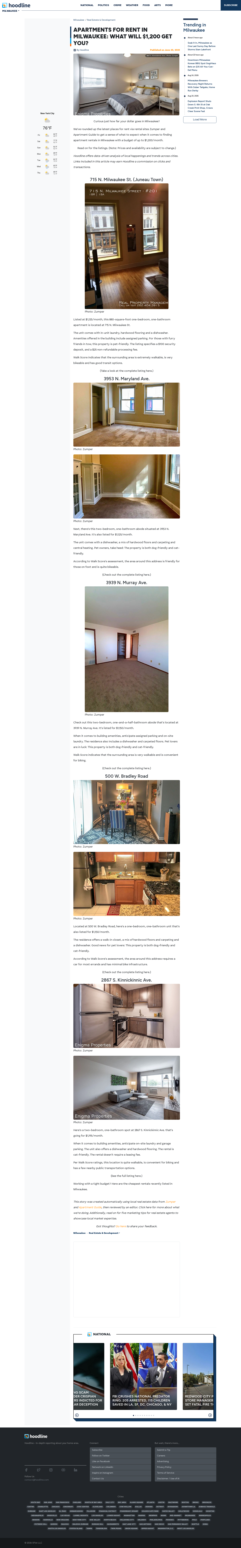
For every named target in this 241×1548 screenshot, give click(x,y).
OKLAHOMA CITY (127, 1520)
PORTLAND (205, 1520)
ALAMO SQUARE (136, 1502)
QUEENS (53, 1524)
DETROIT (160, 1507)
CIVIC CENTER (83, 1507)
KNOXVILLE (52, 1515)
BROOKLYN (206, 1502)
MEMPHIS (153, 1515)
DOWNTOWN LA (188, 1507)
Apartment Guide (90, 1207)
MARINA (141, 1515)
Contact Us (98, 1479)
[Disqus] (127, 1279)
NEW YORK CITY (79, 1520)
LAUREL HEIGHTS (80, 1515)
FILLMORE (91, 1511)
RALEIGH (65, 1524)
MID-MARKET (175, 1515)
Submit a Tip (163, 1450)
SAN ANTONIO (145, 1524)
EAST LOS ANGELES (47, 1511)
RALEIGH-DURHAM (80, 1524)
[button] (77, 1415)
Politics (103, 5)
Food (146, 5)
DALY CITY (110, 1502)
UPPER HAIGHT (147, 1528)
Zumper (170, 1202)
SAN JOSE (48, 1502)
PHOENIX (170, 1520)
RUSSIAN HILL (97, 1524)
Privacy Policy (164, 1467)
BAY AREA (122, 1502)
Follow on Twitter (101, 1456)
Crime (117, 5)
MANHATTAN (129, 1515)
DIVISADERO (173, 1507)
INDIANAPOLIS (37, 1515)
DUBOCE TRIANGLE (207, 1507)
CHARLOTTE (43, 1507)
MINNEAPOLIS (205, 1515)
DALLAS (138, 1507)
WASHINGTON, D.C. (165, 1528)
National (86, 5)
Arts (157, 5)
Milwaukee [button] (9, 10)
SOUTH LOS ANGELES (57, 1528)
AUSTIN (161, 1502)
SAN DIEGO (159, 1524)
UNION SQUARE (131, 1528)
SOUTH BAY (35, 1502)
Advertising (163, 1461)
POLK (194, 1520)
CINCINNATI (68, 1507)
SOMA (205, 1524)
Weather (132, 5)
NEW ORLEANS (62, 1520)
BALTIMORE (173, 1502)
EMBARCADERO (76, 1511)
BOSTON (185, 1502)
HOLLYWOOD (183, 1511)
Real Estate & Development (101, 20)
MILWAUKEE (190, 1515)
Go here (121, 1226)
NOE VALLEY (95, 1520)
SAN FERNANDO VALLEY (178, 1524)
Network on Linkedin (102, 1467)
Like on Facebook (101, 1461)
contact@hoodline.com (37, 1480)
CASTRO (30, 1507)
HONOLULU (197, 1511)
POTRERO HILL (40, 1524)
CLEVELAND (98, 1507)
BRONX (196, 1502)
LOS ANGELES (97, 1515)
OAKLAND (77, 1502)
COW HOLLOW (125, 1507)
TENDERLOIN (101, 1528)
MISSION (35, 1520)
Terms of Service (165, 1473)
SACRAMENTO (113, 1524)
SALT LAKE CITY (129, 1524)
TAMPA (89, 1528)
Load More (200, 119)
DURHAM (31, 1511)
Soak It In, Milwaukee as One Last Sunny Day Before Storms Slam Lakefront (201, 46)
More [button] (169, 5)
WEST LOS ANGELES (185, 1528)
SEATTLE (195, 1524)
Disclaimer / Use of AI (168, 1479)
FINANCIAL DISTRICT (107, 1511)
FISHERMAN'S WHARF (129, 1511)
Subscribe (231, 5)
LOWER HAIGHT (113, 1515)
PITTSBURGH (183, 1520)
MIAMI (163, 1515)
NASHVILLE (48, 1520)
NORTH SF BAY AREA (93, 1502)
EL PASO (62, 1511)
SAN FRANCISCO (62, 1502)
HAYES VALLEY (168, 1511)
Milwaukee (78, 20)
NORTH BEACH (110, 1520)
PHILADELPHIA (156, 1520)
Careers (161, 1456)
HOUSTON (210, 1511)
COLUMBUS (111, 1507)
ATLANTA (150, 1502)
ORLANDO (142, 1520)
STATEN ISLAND (75, 1528)
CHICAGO (56, 1507)
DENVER (148, 1507)
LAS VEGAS (65, 1515)
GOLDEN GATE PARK (150, 1511)
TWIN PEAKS (116, 1528)
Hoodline (83, 50)
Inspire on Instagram (102, 1473)
